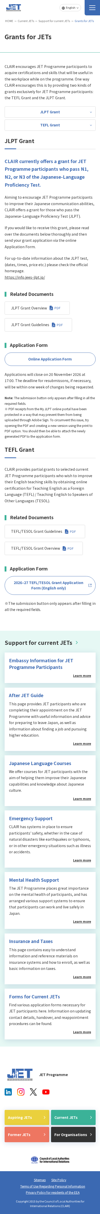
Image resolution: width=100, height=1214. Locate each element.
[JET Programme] (20, 1074)
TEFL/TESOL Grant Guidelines (36, 531)
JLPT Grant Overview (29, 307)
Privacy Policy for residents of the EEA (52, 1192)
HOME (9, 21)
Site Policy (58, 1180)
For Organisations (70, 1134)
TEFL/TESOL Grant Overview (35, 548)
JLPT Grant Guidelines (30, 324)
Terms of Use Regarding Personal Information (52, 1186)
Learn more (82, 675)
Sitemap (40, 1180)
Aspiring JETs (20, 1117)
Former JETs (19, 1134)
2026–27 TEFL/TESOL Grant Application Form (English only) (48, 585)
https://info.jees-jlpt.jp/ (25, 277)
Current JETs (26, 21)
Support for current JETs (54, 21)
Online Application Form (50, 359)
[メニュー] (92, 7)
